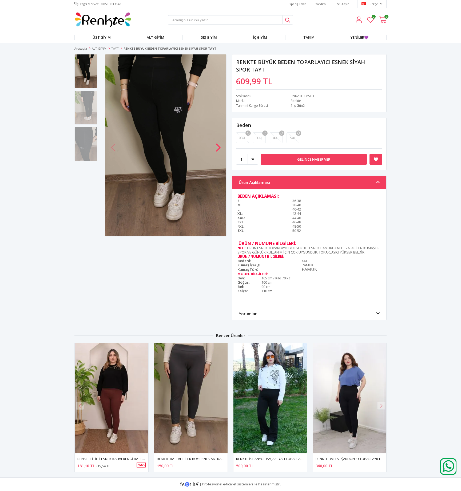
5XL (292, 137)
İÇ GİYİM (260, 37)
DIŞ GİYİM (209, 37)
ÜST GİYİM (102, 37)
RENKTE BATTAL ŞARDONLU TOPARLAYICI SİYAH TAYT (357, 458)
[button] (218, 145)
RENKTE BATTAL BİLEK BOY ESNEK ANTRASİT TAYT (196, 458)
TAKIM (309, 37)
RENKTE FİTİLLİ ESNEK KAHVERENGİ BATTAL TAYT (115, 458)
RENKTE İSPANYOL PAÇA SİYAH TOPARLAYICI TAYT (275, 458)
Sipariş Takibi (298, 4)
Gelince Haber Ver (313, 159)
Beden (243, 125)
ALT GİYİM (155, 37)
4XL (276, 137)
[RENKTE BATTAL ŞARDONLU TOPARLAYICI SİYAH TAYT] (350, 398)
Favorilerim (373, 17)
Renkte (296, 100)
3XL (259, 137)
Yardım (320, 4)
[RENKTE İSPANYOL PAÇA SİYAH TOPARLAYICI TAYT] (270, 398)
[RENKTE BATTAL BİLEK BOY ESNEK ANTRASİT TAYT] (191, 398)
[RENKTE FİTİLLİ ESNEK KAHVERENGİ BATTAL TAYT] (111, 398)
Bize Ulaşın (341, 4)
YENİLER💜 (359, 37)
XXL (242, 137)
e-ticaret (229, 484)
